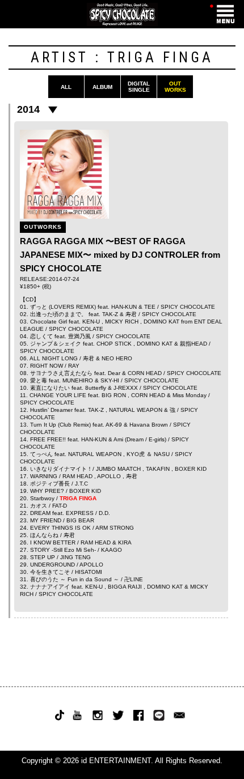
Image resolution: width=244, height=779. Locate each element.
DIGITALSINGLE (139, 86)
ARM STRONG (114, 528)
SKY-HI (109, 380)
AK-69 (114, 425)
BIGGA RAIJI (125, 587)
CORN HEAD (145, 373)
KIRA (125, 542)
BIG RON (114, 395)
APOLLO (109, 476)
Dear (114, 373)
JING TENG (75, 557)
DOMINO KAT (161, 321)
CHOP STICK (114, 343)
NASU (162, 454)
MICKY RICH (121, 321)
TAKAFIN (158, 469)
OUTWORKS (175, 86)
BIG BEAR (80, 520)
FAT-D (59, 506)
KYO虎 (136, 454)
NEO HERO (117, 358)
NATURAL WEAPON (135, 410)
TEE (149, 307)
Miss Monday (190, 395)
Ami (118, 439)
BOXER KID (191, 469)
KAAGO (111, 550)
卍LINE (133, 579)
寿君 (131, 314)
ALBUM (102, 87)
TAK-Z (110, 314)
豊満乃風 (79, 336)
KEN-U (91, 321)
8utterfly (95, 388)
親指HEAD (193, 343)
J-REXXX (125, 388)
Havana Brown (148, 425)
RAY (73, 366)
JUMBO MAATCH (118, 469)
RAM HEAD (77, 476)
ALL (66, 87)
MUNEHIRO (77, 380)
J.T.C (81, 483)
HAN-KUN (124, 307)
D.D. (104, 513)
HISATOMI (88, 572)
